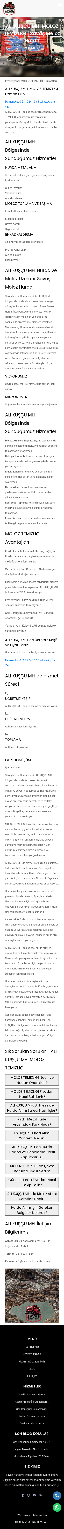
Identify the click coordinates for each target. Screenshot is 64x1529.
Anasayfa (29, 47)
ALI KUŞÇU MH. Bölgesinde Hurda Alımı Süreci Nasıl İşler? (32, 1108)
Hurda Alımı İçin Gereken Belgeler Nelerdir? (32, 1210)
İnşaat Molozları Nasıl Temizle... (32, 1449)
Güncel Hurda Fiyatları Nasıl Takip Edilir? (32, 1182)
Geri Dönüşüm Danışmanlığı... (32, 1409)
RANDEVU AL (39, 1522)
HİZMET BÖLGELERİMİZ (32, 1361)
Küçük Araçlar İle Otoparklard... (32, 1401)
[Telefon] (57, 1495)
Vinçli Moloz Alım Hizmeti (32, 1394)
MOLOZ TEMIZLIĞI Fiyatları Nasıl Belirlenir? (32, 1094)
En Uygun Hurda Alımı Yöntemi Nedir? (32, 1136)
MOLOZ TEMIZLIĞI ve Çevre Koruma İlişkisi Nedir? (32, 1169)
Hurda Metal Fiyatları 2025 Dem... (32, 1456)
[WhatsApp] (57, 1507)
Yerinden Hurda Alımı (32, 1423)
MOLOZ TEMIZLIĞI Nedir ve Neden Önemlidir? (32, 1080)
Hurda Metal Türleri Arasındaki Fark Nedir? (32, 1122)
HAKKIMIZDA (32, 1347)
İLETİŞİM (32, 1376)
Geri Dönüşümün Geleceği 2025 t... (32, 1442)
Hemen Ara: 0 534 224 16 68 (22, 101)
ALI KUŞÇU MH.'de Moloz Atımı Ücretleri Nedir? (32, 1196)
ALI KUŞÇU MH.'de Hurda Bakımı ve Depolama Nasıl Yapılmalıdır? (32, 1152)
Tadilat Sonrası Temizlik (32, 1416)
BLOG (32, 1368)
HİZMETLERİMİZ (32, 1354)
